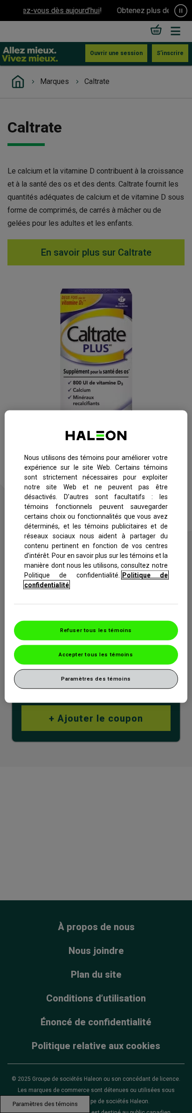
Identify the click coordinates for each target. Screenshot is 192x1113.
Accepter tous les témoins (96, 654)
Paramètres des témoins (96, 678)
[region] (96, 556)
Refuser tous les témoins (96, 630)
